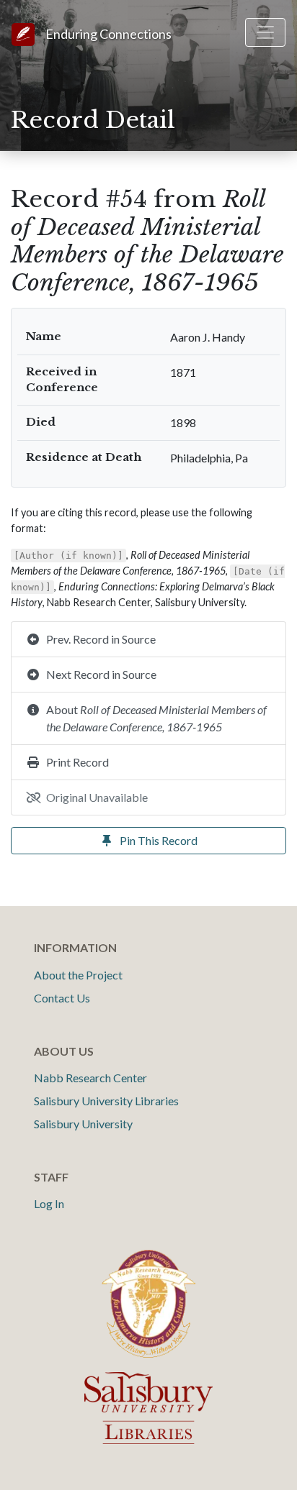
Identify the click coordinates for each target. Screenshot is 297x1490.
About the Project (78, 975)
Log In (49, 1203)
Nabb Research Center (90, 1077)
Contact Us (62, 998)
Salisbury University (83, 1123)
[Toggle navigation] (265, 32)
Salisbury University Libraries (106, 1100)
